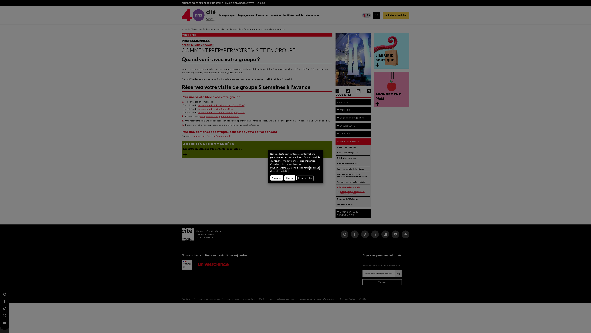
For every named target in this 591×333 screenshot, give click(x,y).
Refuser (289, 177)
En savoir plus (305, 178)
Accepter (276, 177)
